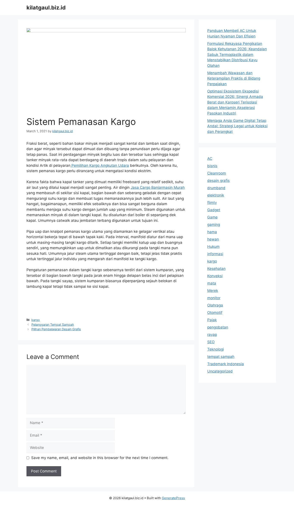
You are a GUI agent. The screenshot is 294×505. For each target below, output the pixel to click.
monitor (213, 298)
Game (212, 217)
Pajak (212, 320)
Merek (212, 290)
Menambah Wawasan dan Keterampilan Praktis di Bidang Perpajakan (233, 78)
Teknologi (215, 349)
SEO (211, 342)
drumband (216, 188)
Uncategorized (220, 371)
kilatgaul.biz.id (46, 7)
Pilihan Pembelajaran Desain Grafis (56, 329)
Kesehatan (216, 268)
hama (212, 232)
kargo (35, 320)
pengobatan (217, 327)
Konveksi (215, 276)
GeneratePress (173, 498)
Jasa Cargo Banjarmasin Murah (158, 187)
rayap (212, 334)
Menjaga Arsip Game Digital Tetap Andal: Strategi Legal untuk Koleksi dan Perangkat (237, 126)
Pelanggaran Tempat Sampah (52, 324)
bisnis (212, 166)
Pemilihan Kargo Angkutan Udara (99, 165)
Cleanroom (216, 173)
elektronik (215, 195)
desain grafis (218, 180)
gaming (213, 224)
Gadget (213, 210)
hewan (213, 239)
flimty (212, 202)
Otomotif (214, 312)
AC (209, 158)
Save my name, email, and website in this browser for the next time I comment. (100, 458)
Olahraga (215, 305)
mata (211, 283)
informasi (215, 254)
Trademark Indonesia (225, 364)
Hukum (213, 246)
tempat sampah (220, 356)
